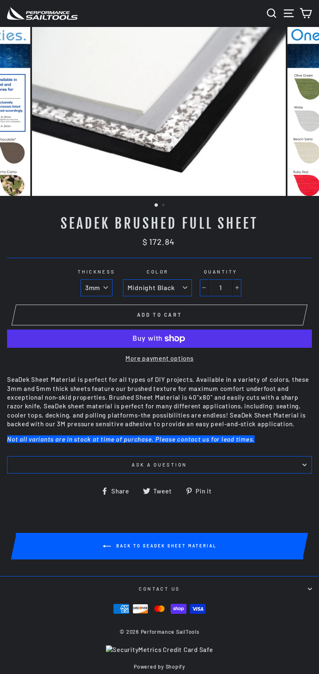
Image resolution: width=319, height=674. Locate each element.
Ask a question (159, 464)
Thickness (96, 271)
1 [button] (157, 205)
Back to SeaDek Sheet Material (165, 545)
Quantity (221, 271)
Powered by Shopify (159, 666)
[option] (159, 111)
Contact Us (159, 588)
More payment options (159, 358)
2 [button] (164, 206)
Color (157, 271)
